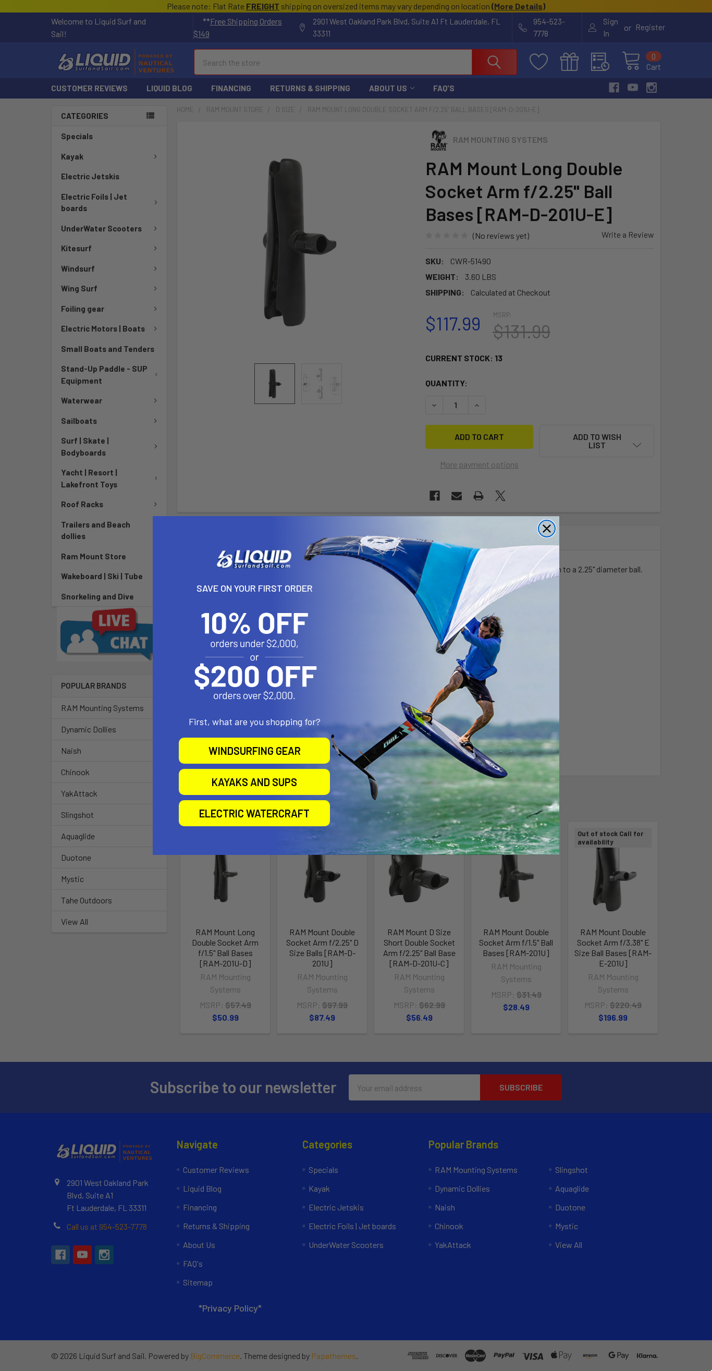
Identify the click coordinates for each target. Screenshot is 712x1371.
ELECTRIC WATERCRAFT (254, 813)
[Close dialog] (546, 528)
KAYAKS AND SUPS (254, 782)
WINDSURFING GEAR (254, 750)
